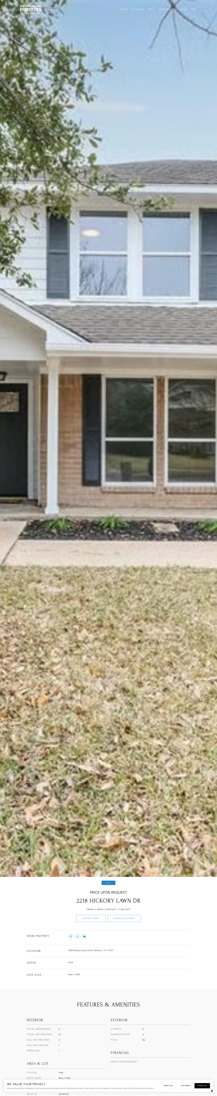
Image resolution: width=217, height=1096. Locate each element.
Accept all (202, 1085)
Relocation (180, 9)
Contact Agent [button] (91, 918)
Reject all (168, 1085)
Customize (185, 1085)
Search (124, 9)
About (151, 9)
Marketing (164, 9)
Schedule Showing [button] (124, 918)
